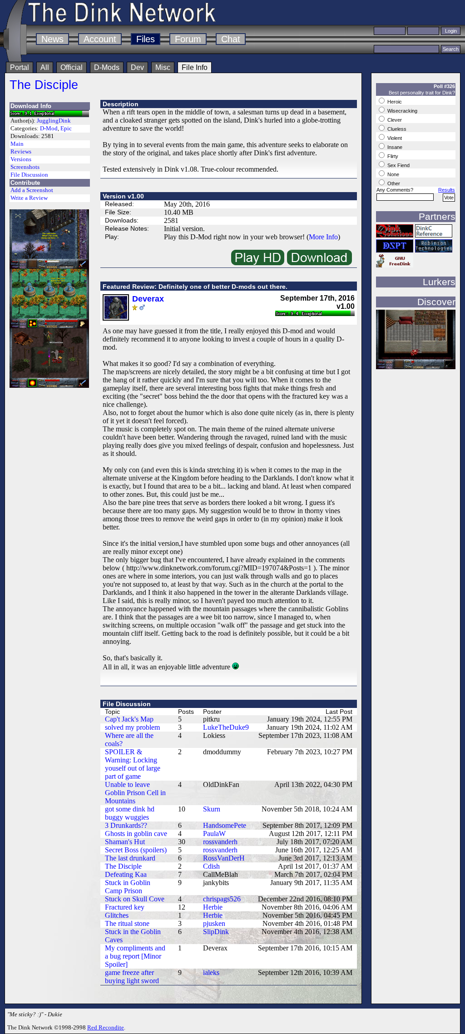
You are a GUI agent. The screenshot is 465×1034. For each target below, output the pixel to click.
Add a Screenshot (31, 190)
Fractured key (124, 907)
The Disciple (44, 85)
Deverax (148, 298)
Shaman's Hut (125, 842)
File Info (195, 67)
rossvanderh (220, 842)
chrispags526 (222, 899)
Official (71, 67)
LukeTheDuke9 (226, 727)
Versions (20, 159)
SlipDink (216, 931)
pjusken (214, 923)
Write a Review (29, 198)
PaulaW (214, 833)
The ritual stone (127, 923)
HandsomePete (224, 825)
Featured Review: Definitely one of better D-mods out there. (195, 286)
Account (100, 39)
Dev (137, 67)
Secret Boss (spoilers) (136, 850)
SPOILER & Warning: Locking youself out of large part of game (132, 764)
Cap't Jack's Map (129, 719)
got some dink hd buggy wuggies (129, 813)
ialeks (211, 972)
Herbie (213, 907)
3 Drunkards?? (126, 825)
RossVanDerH (224, 858)
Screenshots (25, 167)
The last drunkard (130, 858)
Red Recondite (105, 1027)
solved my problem (132, 727)
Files (145, 39)
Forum (188, 39)
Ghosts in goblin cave (136, 833)
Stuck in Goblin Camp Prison (127, 887)
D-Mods (106, 67)
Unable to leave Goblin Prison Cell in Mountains (135, 793)
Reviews (20, 151)
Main (17, 144)
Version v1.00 (123, 196)
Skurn (211, 809)
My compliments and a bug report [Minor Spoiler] (135, 956)
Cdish (211, 866)
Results (446, 190)
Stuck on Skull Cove (134, 899)
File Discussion (29, 175)
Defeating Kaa (126, 874)
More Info (323, 237)
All (44, 67)
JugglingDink (54, 121)
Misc (162, 67)
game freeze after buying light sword (132, 977)
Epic (66, 128)
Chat (230, 39)
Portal (19, 67)
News (52, 39)
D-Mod (49, 128)
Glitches (117, 915)
